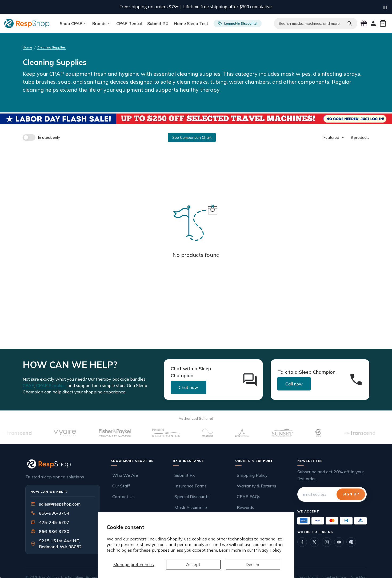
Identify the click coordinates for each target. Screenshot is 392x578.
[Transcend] (349, 433)
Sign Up (350, 494)
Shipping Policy (252, 475)
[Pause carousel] (385, 7)
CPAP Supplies (51, 385)
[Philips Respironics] (156, 433)
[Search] (350, 23)
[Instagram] (326, 542)
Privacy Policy (268, 550)
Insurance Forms (190, 486)
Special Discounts (192, 496)
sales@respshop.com (60, 504)
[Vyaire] (55, 433)
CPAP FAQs (248, 496)
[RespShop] (62, 464)
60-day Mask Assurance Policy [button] (219, 7)
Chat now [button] (188, 387)
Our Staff (121, 486)
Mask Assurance (190, 507)
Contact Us (123, 496)
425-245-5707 (50, 522)
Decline (253, 564)
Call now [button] (294, 383)
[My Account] (373, 23)
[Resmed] (197, 433)
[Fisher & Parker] (105, 433)
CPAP (28, 385)
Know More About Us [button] (132, 461)
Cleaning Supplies (51, 47)
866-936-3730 (54, 531)
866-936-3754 (54, 513)
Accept (193, 564)
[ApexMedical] (232, 433)
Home (27, 47)
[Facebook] (302, 542)
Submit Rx (184, 475)
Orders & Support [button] (254, 461)
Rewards (245, 507)
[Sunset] (272, 433)
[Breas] (308, 433)
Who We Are (125, 475)
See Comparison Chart (191, 137)
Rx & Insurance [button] (188, 461)
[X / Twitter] (314, 542)
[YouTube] (339, 542)
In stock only (49, 137)
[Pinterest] (351, 542)
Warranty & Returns (256, 486)
